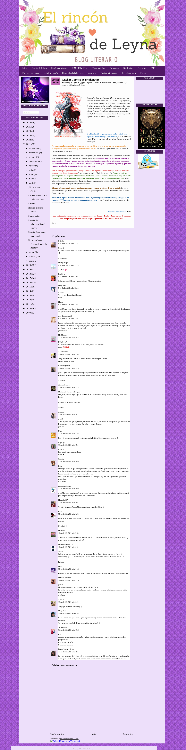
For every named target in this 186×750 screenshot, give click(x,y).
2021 (28, 144)
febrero (32, 256)
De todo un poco (129, 73)
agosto (32, 165)
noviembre (34, 153)
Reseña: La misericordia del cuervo (36, 224)
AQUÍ (129, 212)
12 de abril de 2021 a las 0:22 (68, 602)
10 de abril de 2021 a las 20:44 (68, 503)
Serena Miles (62, 627)
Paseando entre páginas (66, 649)
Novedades (114, 68)
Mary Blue (62, 611)
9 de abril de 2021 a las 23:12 (68, 288)
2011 (28, 304)
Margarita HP (63, 500)
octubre (32, 157)
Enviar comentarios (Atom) (69, 739)
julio (31, 170)
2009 (28, 313)
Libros (114, 83)
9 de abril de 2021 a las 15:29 (68, 265)
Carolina (61, 459)
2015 (28, 287)
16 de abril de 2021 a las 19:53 (68, 652)
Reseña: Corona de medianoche (80, 79)
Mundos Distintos (64, 578)
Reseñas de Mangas (59, 68)
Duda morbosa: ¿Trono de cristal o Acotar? (37, 244)
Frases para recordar (30, 73)
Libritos (31, 203)
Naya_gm (61, 442)
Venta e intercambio (109, 73)
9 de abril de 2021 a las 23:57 (68, 319)
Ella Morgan (62, 335)
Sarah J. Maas (79, 85)
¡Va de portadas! (98, 68)
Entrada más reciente (57, 734)
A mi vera (92, 73)
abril (31, 183)
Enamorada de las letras (66, 361)
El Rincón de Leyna (88, 749)
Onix (60, 511)
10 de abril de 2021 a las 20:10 (68, 489)
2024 (28, 131)
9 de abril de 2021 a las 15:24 (68, 244)
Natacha (61, 241)
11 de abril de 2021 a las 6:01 (68, 547)
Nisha (60, 431)
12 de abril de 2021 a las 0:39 (68, 613)
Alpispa (61, 412)
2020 (28, 265)
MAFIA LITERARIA (65, 545)
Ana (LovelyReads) (65, 316)
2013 (28, 295)
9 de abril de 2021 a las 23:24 (68, 305)
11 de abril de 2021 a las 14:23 (68, 569)
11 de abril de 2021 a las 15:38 (68, 580)
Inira (59, 566)
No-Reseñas (128, 68)
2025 (28, 127)
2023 (28, 135)
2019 (28, 269)
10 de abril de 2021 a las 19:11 (68, 445)
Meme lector (34, 216)
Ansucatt (61, 599)
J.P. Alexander (63, 352)
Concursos (142, 68)
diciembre (33, 148)
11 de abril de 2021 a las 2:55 (68, 533)
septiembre (34, 161)
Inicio (24, 68)
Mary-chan (62, 285)
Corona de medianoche (102, 83)
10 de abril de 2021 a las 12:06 (68, 368)
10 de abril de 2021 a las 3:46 (68, 354)
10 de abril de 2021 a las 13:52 (68, 387)
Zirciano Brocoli (63, 385)
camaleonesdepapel (64, 486)
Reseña (120, 83)
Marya (60, 302)
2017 (28, 278)
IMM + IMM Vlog (79, 68)
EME (153, 68)
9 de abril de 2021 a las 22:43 (68, 277)
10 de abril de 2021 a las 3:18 (68, 338)
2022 (28, 140)
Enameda (61, 531)
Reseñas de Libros (39, 68)
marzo (32, 252)
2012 (28, 300)
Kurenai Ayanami (64, 366)
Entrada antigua (128, 734)
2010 (28, 308)
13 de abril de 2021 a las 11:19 (68, 630)
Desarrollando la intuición (73, 73)
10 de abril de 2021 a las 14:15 (68, 415)
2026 (28, 122)
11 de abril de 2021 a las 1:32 (68, 514)
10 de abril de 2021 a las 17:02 (68, 434)
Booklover (62, 274)
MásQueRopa (63, 263)
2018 (28, 274)
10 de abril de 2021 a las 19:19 (68, 462)
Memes (143, 73)
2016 (28, 282)
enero (31, 261)
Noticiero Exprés (51, 73)
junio (31, 174)
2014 (28, 291)
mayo (31, 179)
